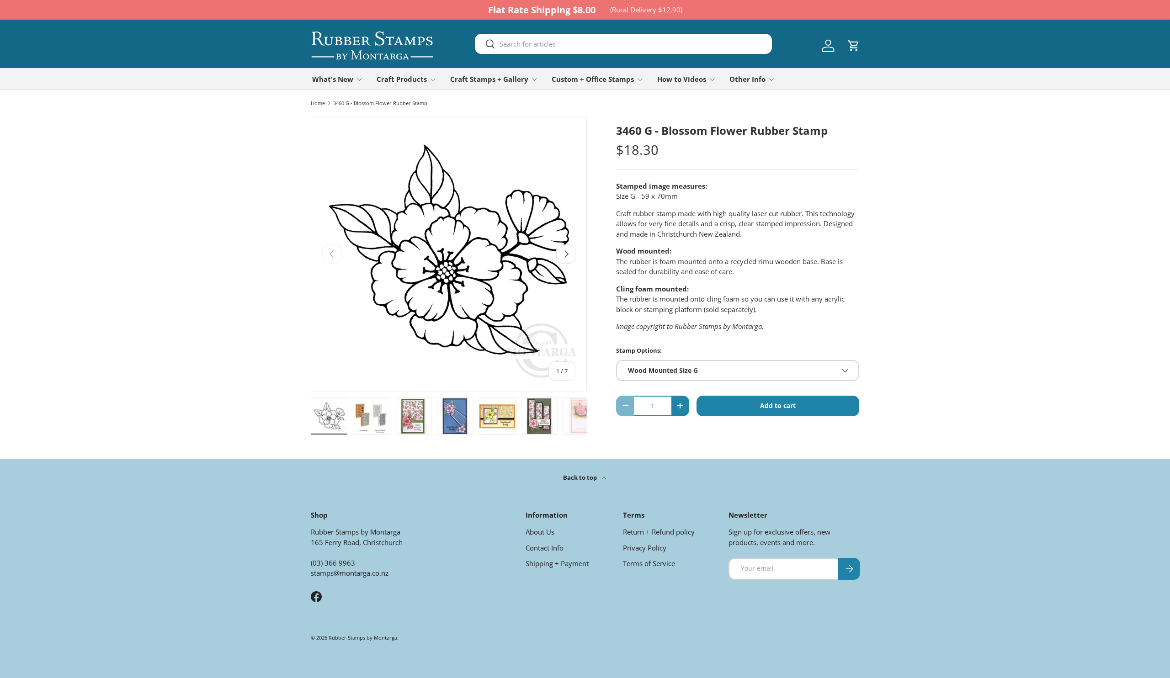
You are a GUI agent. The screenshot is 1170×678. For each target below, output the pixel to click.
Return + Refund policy (659, 531)
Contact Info (545, 547)
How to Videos (681, 79)
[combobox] (623, 44)
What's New (332, 79)
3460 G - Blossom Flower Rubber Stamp (380, 103)
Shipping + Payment (557, 563)
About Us (540, 531)
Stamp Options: (639, 350)
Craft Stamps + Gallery (489, 79)
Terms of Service (649, 563)
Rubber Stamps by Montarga (363, 637)
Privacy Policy (644, 547)
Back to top (580, 477)
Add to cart (778, 405)
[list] (448, 254)
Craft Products (402, 79)
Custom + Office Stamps (593, 79)
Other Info (747, 79)
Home (318, 103)
